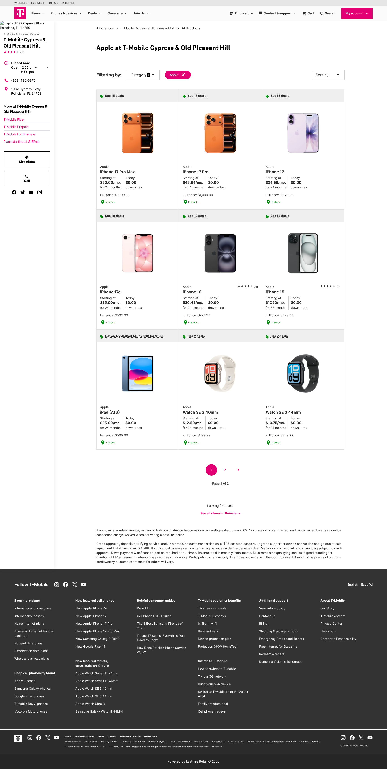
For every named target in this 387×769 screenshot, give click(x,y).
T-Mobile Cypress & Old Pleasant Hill (147, 28)
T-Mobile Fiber (14, 119)
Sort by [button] (328, 75)
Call (27, 178)
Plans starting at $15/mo (21, 141)
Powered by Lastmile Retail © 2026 (193, 761)
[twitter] (22, 192)
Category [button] (139, 75)
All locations (105, 28)
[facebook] (14, 192)
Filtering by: (108, 75)
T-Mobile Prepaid (16, 127)
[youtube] (31, 192)
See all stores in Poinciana (220, 513)
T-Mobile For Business (19, 134)
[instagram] (39, 192)
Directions (27, 159)
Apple (174, 75)
